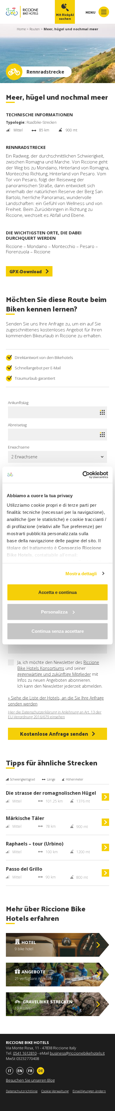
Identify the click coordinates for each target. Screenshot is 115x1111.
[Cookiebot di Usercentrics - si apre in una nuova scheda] (82, 475)
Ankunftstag (18, 402)
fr (30, 1070)
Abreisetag (17, 424)
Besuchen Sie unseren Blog (30, 1080)
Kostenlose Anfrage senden (54, 733)
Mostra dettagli (81, 573)
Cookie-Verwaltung (55, 1091)
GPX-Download (25, 271)
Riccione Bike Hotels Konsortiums (58, 665)
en (19, 1070)
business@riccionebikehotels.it (77, 1053)
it (10, 1070)
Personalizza (54, 611)
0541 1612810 (25, 1053)
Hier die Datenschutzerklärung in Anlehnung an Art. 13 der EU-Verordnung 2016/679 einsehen (54, 714)
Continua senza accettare (58, 631)
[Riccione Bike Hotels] (22, 12)
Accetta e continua (57, 592)
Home (21, 29)
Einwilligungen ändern (89, 1091)
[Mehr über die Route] (105, 799)
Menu (91, 12)
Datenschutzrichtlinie (21, 1091)
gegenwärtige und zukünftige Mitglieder (54, 674)
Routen (34, 29)
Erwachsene (18, 447)
